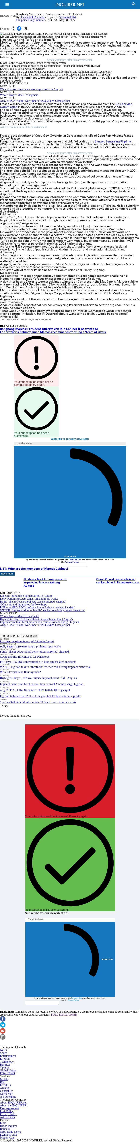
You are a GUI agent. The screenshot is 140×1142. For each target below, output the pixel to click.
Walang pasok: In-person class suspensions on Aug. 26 (31, 89)
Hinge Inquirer (8, 1125)
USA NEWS (7, 1073)
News (3, 1050)
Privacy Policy (71, 562)
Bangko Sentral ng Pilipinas (113, 141)
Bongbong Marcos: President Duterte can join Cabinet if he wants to (49, 329)
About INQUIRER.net (13, 1102)
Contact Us (6, 1090)
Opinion (4, 1067)
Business (5, 1064)
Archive (4, 1087)
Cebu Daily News (10, 1131)
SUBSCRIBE (107, 959)
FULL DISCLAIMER (64, 1014)
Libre (3, 1122)
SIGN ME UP (70, 556)
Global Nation (8, 1070)
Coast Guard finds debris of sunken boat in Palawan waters (117, 580)
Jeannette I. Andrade (32, 17)
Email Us (5, 1085)
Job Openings (8, 1096)
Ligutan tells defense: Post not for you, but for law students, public (40, 696)
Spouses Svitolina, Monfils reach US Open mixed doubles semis (38, 702)
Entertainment (8, 1055)
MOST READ (29, 636)
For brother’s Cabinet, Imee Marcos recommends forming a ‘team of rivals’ (53, 332)
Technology (7, 1061)
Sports (3, 1052)
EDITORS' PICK (10, 636)
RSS (2, 1082)
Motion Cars (7, 1137)
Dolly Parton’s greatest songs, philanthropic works (29, 598)
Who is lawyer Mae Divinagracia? (19, 95)
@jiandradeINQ (68, 17)
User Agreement (9, 1108)
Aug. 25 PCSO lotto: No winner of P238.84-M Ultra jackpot (35, 100)
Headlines (8, 16)
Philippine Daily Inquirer (30, 20)
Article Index (7, 1117)
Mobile (4, 1079)
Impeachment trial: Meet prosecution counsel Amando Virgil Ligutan (39, 622)
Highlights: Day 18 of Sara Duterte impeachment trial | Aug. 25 (36, 619)
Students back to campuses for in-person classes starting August (45, 582)
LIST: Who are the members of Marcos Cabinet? (34, 568)
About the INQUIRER (13, 1105)
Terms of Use (74, 559)
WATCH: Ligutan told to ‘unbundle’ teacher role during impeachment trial (42, 610)
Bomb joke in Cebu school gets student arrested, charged (32, 601)
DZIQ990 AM (8, 1134)
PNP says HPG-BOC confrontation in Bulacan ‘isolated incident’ (37, 607)
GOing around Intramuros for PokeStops (23, 604)
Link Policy (6, 1111)
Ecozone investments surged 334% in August (26, 595)
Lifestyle (5, 1058)
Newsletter (6, 1093)
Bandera (5, 1128)
